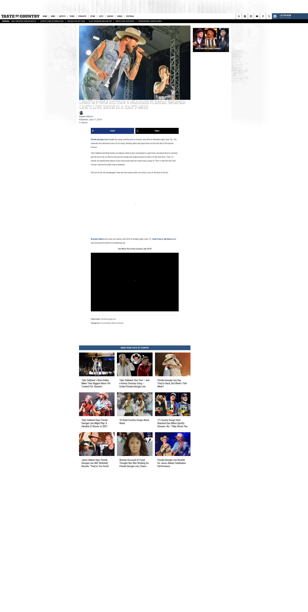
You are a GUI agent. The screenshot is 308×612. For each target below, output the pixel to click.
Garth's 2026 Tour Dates (125, 21)
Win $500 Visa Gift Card (76, 21)
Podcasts (82, 16)
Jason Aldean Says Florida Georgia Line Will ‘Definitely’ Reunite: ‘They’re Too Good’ (95, 463)
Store (92, 16)
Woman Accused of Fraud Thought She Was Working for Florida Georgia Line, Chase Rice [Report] (134, 463)
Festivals (130, 16)
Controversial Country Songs (150, 21)
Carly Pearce (157, 239)
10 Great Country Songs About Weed (134, 422)
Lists (101, 16)
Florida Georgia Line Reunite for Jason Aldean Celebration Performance (171, 463)
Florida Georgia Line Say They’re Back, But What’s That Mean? (172, 383)
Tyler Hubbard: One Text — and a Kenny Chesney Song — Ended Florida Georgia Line (134, 383)
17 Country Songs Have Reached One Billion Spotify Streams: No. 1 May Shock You (172, 423)
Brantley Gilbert (97, 239)
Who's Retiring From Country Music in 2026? (208, 47)
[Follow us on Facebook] (263, 16)
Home (45, 16)
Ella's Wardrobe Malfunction (100, 21)
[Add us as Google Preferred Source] (245, 16)
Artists (62, 16)
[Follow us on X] (269, 16)
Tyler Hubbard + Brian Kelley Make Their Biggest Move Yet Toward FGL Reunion (95, 383)
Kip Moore (168, 239)
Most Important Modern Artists (24, 21)
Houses (110, 16)
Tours (71, 16)
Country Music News (108, 323)
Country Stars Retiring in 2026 (52, 21)
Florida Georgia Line (99, 139)
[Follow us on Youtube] (257, 16)
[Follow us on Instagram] (251, 16)
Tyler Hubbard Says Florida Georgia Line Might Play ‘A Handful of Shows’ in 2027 (94, 423)
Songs (119, 16)
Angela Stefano (86, 116)
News (53, 16)
